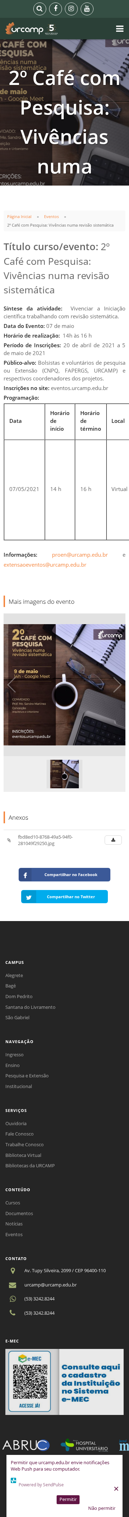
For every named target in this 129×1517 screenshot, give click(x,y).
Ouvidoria (16, 1123)
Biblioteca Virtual (23, 1155)
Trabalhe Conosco (24, 1144)
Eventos (51, 216)
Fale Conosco (19, 1134)
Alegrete (14, 975)
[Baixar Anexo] (113, 840)
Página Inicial (19, 216)
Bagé (10, 985)
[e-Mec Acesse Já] (64, 1381)
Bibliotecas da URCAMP (30, 1165)
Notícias (14, 1223)
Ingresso (14, 1054)
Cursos (12, 1202)
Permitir (68, 1499)
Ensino (12, 1065)
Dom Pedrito (19, 996)
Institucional (18, 1086)
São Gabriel (17, 1017)
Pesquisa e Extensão (27, 1075)
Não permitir (101, 1508)
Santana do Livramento (30, 1007)
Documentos (19, 1213)
